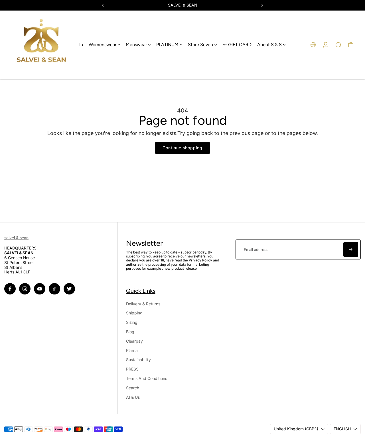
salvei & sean (16, 237)
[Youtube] (39, 288)
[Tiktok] (54, 288)
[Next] (261, 5)
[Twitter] (69, 288)
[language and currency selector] (313, 44)
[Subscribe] (350, 249)
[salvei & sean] (41, 45)
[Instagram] (25, 288)
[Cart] (350, 44)
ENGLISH (342, 428)
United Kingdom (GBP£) (296, 428)
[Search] (338, 44)
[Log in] (325, 44)
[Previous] (103, 5)
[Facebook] (10, 288)
